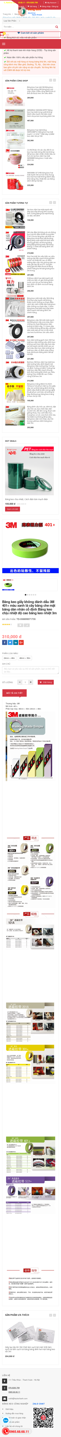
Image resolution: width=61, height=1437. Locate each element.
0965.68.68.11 (14, 1392)
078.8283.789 (14, 1387)
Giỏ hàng (33, 6)
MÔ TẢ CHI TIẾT (14, 693)
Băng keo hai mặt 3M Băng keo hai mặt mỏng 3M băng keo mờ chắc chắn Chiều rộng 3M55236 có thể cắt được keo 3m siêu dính (41, 90)
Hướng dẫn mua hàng (14, 1413)
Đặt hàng (47, 682)
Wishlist (9, 6)
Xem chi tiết (12, 509)
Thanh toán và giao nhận (16, 1417)
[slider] (7, 624)
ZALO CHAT (39, 1403)
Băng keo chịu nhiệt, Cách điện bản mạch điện (26, 499)
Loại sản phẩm (10, 20)
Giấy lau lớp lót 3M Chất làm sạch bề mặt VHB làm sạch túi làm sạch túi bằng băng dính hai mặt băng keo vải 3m (30, 1349)
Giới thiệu (9, 1409)
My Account (51, 2)
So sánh (21, 6)
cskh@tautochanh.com (18, 1398)
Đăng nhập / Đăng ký (50, 6)
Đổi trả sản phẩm (13, 1422)
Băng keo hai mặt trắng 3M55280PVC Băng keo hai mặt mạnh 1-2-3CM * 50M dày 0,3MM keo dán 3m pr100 (40, 133)
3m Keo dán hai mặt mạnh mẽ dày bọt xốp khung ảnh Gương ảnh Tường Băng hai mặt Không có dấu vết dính (40, 212)
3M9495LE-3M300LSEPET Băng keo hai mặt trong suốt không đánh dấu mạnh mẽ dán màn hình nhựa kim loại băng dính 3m (41, 113)
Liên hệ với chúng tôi (14, 1426)
